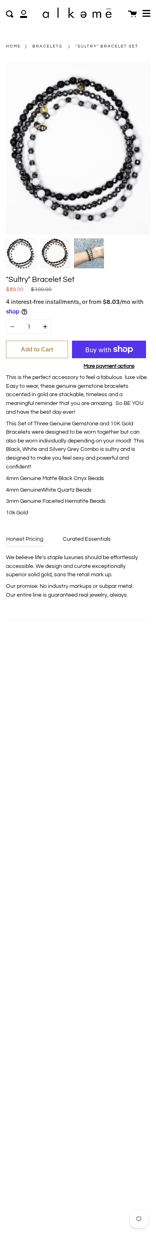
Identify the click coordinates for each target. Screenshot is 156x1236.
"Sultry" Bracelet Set (107, 46)
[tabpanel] (78, 148)
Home (13, 46)
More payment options (109, 366)
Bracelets (47, 46)
